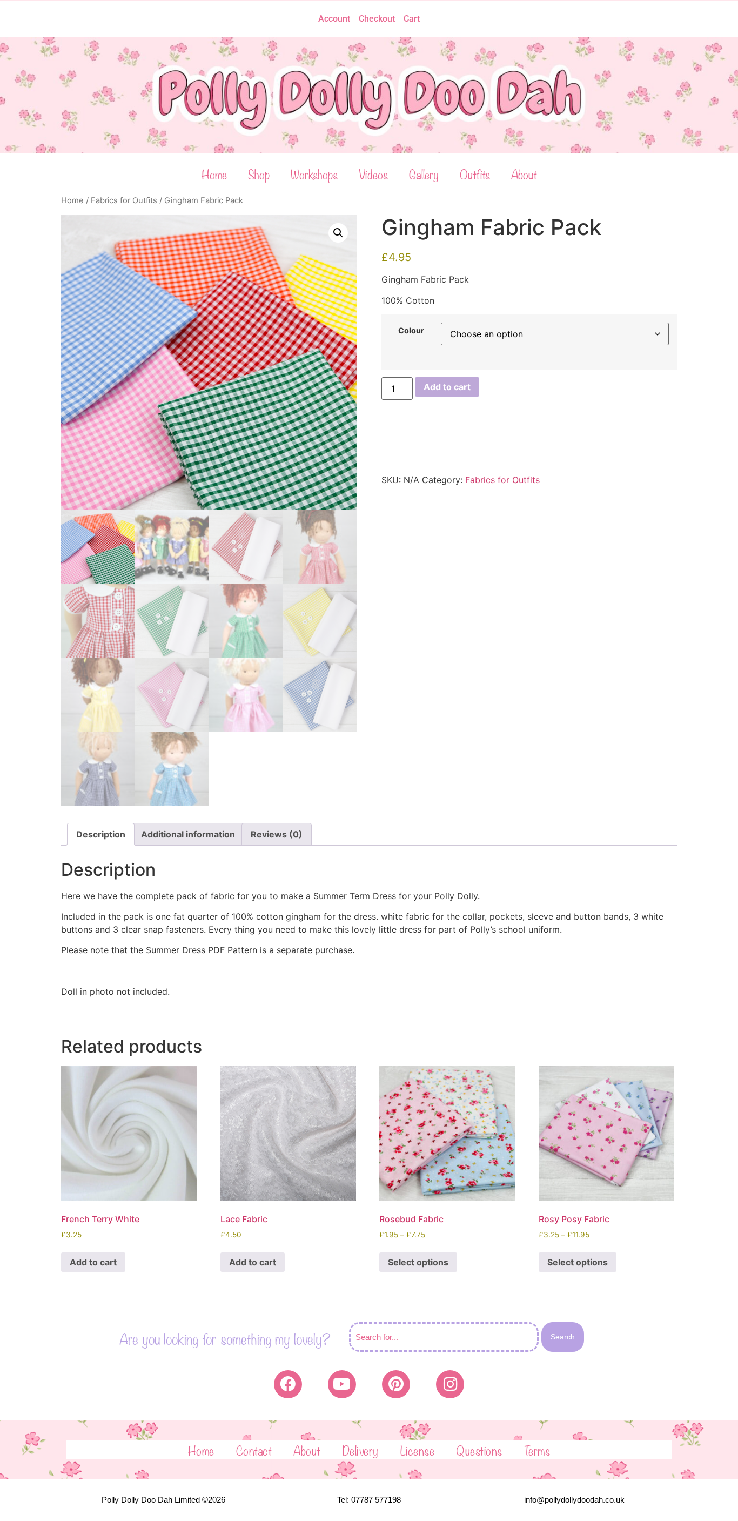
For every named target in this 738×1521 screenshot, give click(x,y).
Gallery (424, 173)
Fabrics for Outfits (124, 200)
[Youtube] (342, 1384)
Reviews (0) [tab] (277, 834)
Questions (479, 1449)
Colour (411, 330)
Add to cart (447, 386)
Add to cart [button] (93, 1262)
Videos (373, 173)
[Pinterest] (396, 1384)
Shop (259, 173)
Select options (418, 1262)
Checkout (377, 19)
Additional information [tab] (188, 834)
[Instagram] (450, 1384)
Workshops (314, 173)
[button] (338, 233)
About (524, 173)
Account (334, 19)
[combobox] (444, 1337)
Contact (254, 1449)
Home (214, 173)
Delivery (361, 1449)
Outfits (475, 173)
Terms (537, 1449)
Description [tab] (100, 834)
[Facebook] (288, 1384)
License (417, 1449)
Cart (412, 19)
